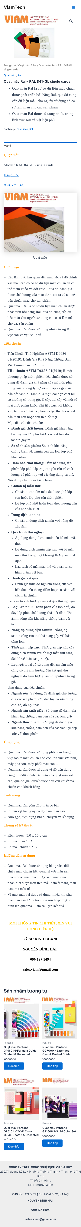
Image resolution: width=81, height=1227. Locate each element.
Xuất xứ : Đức (14, 185)
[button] (71, 21)
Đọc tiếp (13, 1066)
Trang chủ (10, 65)
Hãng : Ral (11, 175)
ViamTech (14, 7)
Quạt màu (24, 65)
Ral (34, 65)
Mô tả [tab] (7, 146)
